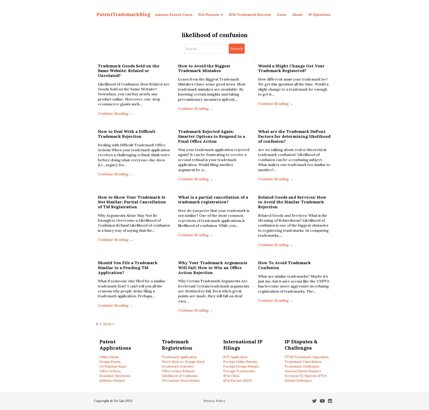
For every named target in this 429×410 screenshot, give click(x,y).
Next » (108, 324)
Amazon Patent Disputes (303, 371)
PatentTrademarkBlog (123, 14)
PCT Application (235, 357)
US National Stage (112, 366)
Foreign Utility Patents (240, 362)
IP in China (231, 376)
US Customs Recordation (181, 380)
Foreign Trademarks (239, 371)
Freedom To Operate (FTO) (306, 376)
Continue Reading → (115, 113)
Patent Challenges (298, 380)
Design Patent (109, 362)
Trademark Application (179, 357)
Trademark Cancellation (303, 362)
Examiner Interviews (114, 376)
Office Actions (110, 371)
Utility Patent (109, 357)
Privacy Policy (214, 401)
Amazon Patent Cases (173, 15)
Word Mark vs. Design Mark (183, 362)
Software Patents (112, 380)
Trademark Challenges (302, 366)
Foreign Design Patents (241, 366)
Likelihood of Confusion (180, 376)
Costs (281, 15)
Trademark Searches (178, 366)
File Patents (208, 15)
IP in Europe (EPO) (237, 380)
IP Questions (319, 15)
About (297, 15)
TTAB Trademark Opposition (307, 357)
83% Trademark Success (250, 15)
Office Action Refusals (178, 371)
